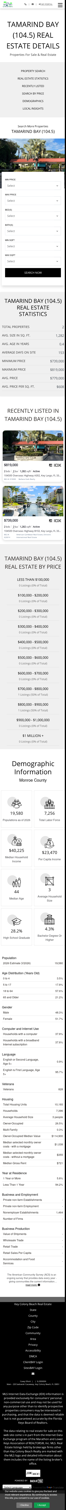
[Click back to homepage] (6, 4)
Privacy (33, 1345)
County (33, 1316)
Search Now (33, 273)
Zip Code (33, 1327)
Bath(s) (9, 224)
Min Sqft (10, 240)
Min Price (10, 179)
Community (33, 1333)
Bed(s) (8, 209)
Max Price (10, 194)
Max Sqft (10, 255)
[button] (60, 5)
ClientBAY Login (33, 1362)
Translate (58, 1487)
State (33, 1310)
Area (33, 1339)
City (33, 1321)
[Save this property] (60, 435)
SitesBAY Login (33, 1368)
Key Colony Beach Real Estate (33, 1304)
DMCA (33, 1356)
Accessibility (33, 1350)
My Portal (46, 4)
